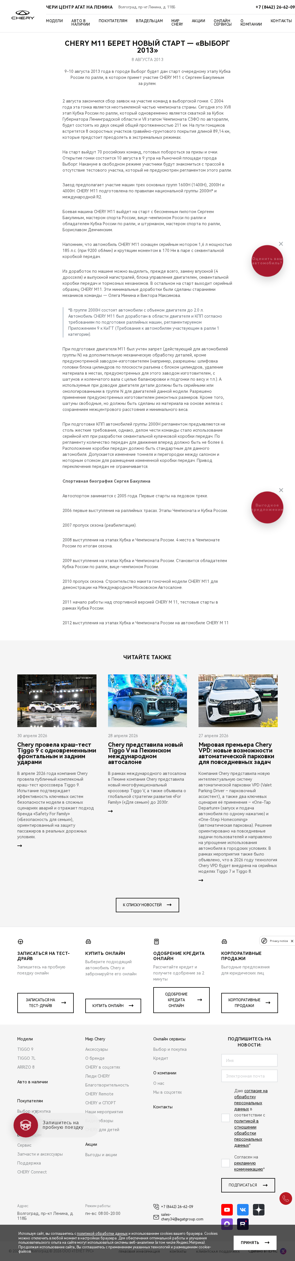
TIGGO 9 (25, 1049)
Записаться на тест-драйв (40, 1003)
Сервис (24, 1145)
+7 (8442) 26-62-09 (177, 1207)
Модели (54, 21)
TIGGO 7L (26, 1058)
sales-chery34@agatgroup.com (182, 1217)
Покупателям (113, 21)
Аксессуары (96, 1049)
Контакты (281, 21)
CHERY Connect (32, 1172)
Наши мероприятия (104, 1112)
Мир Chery (177, 22)
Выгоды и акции (101, 1154)
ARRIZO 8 (26, 1067)
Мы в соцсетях (167, 1092)
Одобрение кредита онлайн (176, 1000)
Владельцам (149, 21)
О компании (251, 22)
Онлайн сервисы (223, 22)
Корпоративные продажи (244, 1003)
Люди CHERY (97, 1076)
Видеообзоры (99, 1120)
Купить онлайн (108, 1006)
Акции (198, 21)
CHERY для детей (102, 1129)
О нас (158, 1083)
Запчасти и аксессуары (40, 1154)
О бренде (95, 1058)
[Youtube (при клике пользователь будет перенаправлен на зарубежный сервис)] (227, 1210)
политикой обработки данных (102, 1234)
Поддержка (29, 1163)
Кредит (160, 1058)
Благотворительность (107, 1085)
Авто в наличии (80, 22)
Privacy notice (279, 941)
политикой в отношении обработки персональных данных (248, 1133)
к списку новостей (142, 905)
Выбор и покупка (34, 1111)
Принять (250, 1243)
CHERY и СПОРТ (100, 1103)
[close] (292, 941)
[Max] (227, 1224)
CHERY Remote (99, 1094)
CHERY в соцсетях (102, 1067)
